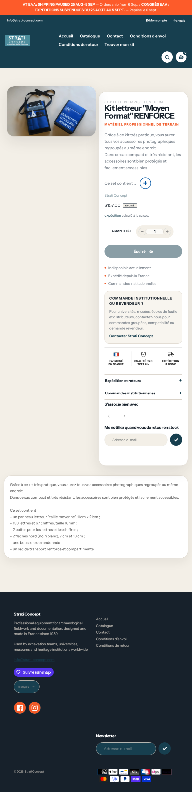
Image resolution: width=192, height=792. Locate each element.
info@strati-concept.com (24, 20)
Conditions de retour (113, 645)
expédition (113, 215)
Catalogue (104, 626)
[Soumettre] (164, 748)
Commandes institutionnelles (130, 393)
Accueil (102, 619)
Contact (103, 632)
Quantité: (121, 231)
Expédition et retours (123, 380)
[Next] (123, 416)
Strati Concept (115, 195)
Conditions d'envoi (111, 639)
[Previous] (110, 416)
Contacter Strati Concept (131, 336)
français (179, 20)
